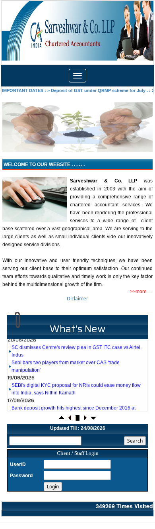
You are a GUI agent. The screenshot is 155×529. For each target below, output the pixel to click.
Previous (20, 134)
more (141, 291)
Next (133, 134)
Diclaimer (77, 298)
